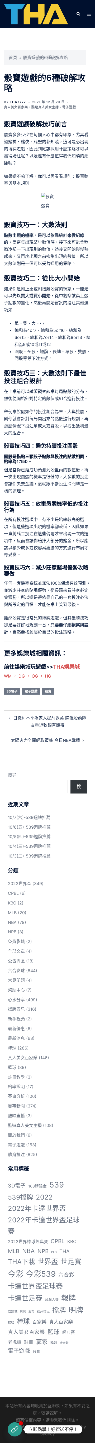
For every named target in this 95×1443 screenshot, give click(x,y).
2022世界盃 (19, 883)
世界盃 (47, 1262)
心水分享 (16, 999)
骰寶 (48, 691)
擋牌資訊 (16, 1009)
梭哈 (11, 1322)
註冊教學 (16, 1077)
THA (64, 1251)
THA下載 (21, 1262)
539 (56, 1184)
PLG (54, 1252)
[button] (78, 14)
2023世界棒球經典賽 (28, 1241)
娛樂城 (12, 1311)
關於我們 (16, 1135)
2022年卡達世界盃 (37, 1208)
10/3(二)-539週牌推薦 (29, 856)
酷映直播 (16, 1115)
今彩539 (41, 1274)
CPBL (13, 893)
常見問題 (16, 980)
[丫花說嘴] (36, 14)
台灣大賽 (52, 1299)
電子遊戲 (69, 107)
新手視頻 (16, 1018)
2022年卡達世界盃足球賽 (44, 1225)
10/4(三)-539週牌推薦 (29, 846)
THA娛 (61, 667)
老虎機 (14, 1342)
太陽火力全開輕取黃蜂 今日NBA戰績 (45, 740)
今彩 (15, 1274)
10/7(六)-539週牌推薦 (29, 817)
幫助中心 (16, 990)
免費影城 (16, 941)
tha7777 (18, 102)
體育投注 (16, 1154)
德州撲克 (43, 1311)
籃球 (12, 1067)
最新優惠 (16, 1028)
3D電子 (12, 691)
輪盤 (53, 1343)
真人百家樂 (61, 1322)
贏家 (42, 1341)
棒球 (12, 1048)
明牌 (76, 1310)
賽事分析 (16, 1096)
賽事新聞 (16, 1106)
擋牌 (59, 1310)
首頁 (13, 57)
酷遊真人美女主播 (45, 107)
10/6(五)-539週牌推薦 (29, 827)
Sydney (47, 1433)
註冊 (29, 1342)
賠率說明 (16, 1086)
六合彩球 (16, 970)
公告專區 (16, 960)
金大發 (64, 1343)
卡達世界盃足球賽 (35, 1286)
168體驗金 (37, 1186)
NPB (12, 931)
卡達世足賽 (25, 1298)
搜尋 (12, 775)
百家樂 (39, 1322)
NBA (12, 922)
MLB (12, 912)
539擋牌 (20, 1197)
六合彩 (66, 1275)
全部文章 (16, 951)
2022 (44, 1197)
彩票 (31, 1311)
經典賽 (68, 1332)
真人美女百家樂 (16, 107)
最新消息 (16, 1038)
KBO (12, 903)
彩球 (23, 1311)
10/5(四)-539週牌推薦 (29, 836)
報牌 (68, 1297)
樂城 (74, 667)
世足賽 (71, 1262)
